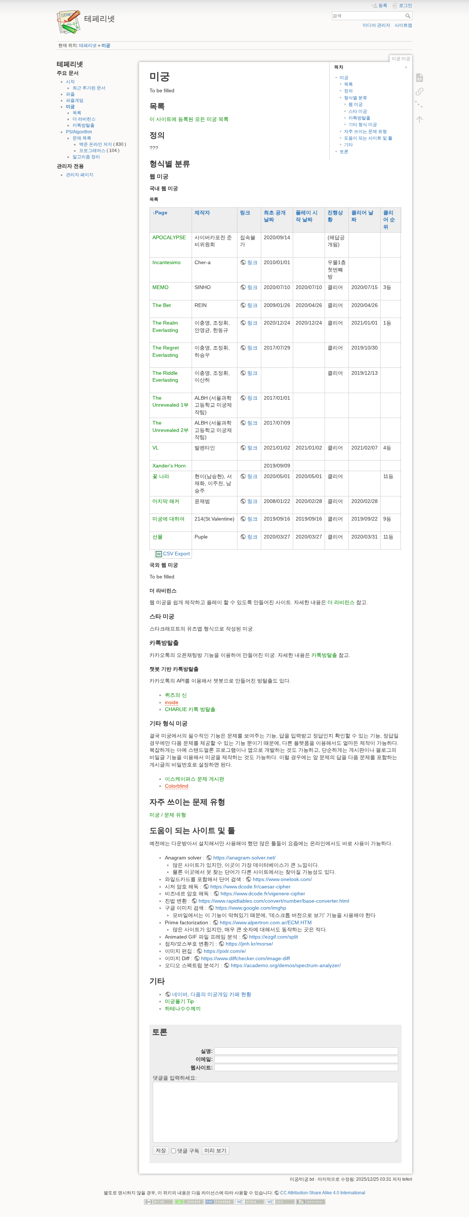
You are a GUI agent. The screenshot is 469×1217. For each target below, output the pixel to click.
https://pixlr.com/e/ (225, 951)
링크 (245, 212)
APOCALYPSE (169, 237)
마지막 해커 (166, 501)
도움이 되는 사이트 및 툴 (368, 138)
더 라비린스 (84, 119)
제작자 (202, 212)
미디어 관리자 (376, 25)
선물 (157, 537)
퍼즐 (70, 94)
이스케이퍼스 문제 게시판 (194, 779)
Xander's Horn (169, 466)
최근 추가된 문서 (89, 87)
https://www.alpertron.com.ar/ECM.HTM (266, 922)
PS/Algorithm (79, 131)
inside (171, 702)
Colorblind (176, 786)
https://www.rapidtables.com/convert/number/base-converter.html (274, 901)
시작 (70, 81)
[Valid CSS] (280, 1201)
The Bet (161, 305)
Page (161, 212)
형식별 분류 (355, 97)
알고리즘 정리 (86, 156)
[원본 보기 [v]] (419, 78)
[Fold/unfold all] (419, 105)
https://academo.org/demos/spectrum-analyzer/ (286, 965)
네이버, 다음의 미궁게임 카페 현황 (211, 994)
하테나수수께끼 (183, 1008)
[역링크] (419, 92)
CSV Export (176, 553)
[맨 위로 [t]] (419, 119)
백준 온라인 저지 (95, 144)
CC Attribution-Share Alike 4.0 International (322, 1192)
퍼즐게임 (75, 100)
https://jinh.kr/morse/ (249, 944)
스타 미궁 (357, 111)
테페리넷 (88, 45)
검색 (408, 15)
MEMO (160, 287)
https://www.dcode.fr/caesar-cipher (250, 886)
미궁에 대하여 (168, 519)
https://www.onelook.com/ (282, 879)
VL (155, 448)
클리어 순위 (389, 220)
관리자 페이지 (79, 174)
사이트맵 (403, 25)
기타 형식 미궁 (362, 124)
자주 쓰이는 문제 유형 (365, 131)
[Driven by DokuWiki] (310, 1201)
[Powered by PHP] (219, 1201)
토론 (344, 151)
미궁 (105, 45)
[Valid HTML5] (250, 1201)
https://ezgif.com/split (273, 937)
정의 (348, 90)
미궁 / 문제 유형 (167, 815)
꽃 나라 (160, 476)
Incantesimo (166, 262)
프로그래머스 (92, 150)
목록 (77, 112)
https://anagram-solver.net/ (244, 858)
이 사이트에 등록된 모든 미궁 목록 (189, 119)
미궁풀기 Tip (179, 1001)
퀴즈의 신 (176, 695)
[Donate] (189, 1201)
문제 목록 (82, 138)
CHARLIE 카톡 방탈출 (190, 709)
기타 (348, 144)
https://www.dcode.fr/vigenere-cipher (263, 893)
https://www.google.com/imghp (250, 908)
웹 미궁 (355, 104)
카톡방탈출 (84, 125)
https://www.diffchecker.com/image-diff (245, 958)
